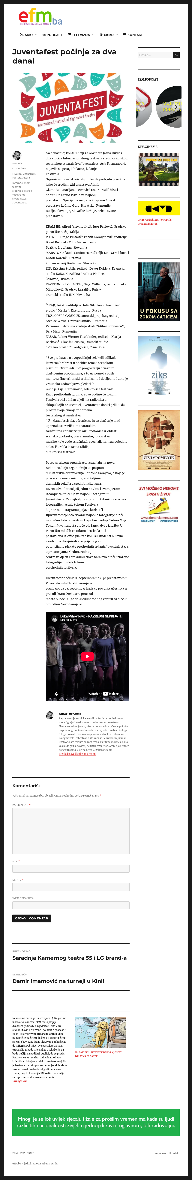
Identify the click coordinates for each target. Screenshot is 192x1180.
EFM (15, 1153)
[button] (140, 169)
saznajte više (19, 1081)
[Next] (176, 107)
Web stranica (23, 898)
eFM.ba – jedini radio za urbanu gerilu (35, 1163)
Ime (16, 861)
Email (18, 879)
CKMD (30, 1153)
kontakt (175, 1153)
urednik (17, 163)
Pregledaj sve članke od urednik (77, 754)
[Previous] (141, 107)
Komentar (21, 804)
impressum (161, 1153)
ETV (22, 1153)
